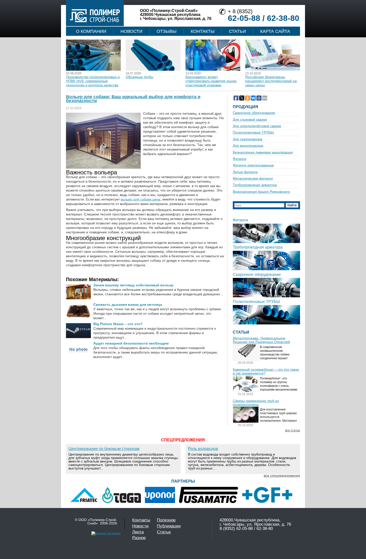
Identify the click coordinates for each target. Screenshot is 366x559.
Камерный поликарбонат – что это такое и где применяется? (266, 371)
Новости (131, 31)
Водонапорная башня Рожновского (261, 192)
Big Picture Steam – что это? (118, 324)
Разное (139, 537)
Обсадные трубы (139, 77)
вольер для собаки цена (140, 199)
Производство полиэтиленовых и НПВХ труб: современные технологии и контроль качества (93, 81)
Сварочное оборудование (254, 113)
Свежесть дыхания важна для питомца (127, 304)
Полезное (166, 520)
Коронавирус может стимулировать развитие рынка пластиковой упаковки (211, 81)
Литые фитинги (245, 172)
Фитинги (239, 159)
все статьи (292, 430)
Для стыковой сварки (250, 119)
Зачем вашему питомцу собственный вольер (133, 285)
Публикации (169, 526)
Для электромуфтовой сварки (257, 126)
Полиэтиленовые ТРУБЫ (253, 132)
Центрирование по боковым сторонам (103, 449)
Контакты (203, 31)
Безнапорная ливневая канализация (263, 152)
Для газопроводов (247, 139)
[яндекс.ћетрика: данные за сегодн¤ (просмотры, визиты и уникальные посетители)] (106, 533)
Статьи (237, 31)
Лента (138, 532)
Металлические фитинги (253, 178)
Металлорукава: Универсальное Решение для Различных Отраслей (261, 340)
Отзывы (167, 31)
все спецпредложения (282, 475)
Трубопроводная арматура (255, 185)
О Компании (91, 31)
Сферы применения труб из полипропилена (256, 403)
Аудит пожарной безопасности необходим (131, 343)
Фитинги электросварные (253, 165)
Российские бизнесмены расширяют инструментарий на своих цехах (271, 81)
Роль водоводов (203, 449)
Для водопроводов (248, 146)
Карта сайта (275, 31)
